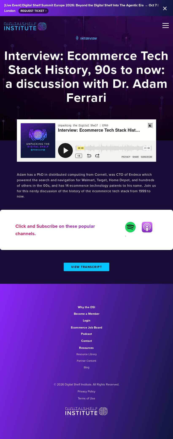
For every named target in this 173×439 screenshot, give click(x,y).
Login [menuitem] (86, 320)
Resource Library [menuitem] (86, 354)
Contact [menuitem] (86, 341)
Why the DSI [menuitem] (86, 307)
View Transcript (86, 267)
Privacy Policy (86, 391)
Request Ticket (32, 11)
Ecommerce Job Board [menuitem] (86, 327)
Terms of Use (86, 398)
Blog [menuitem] (86, 367)
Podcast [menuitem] (86, 334)
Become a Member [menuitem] (86, 314)
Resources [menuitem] (86, 348)
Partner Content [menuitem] (86, 361)
